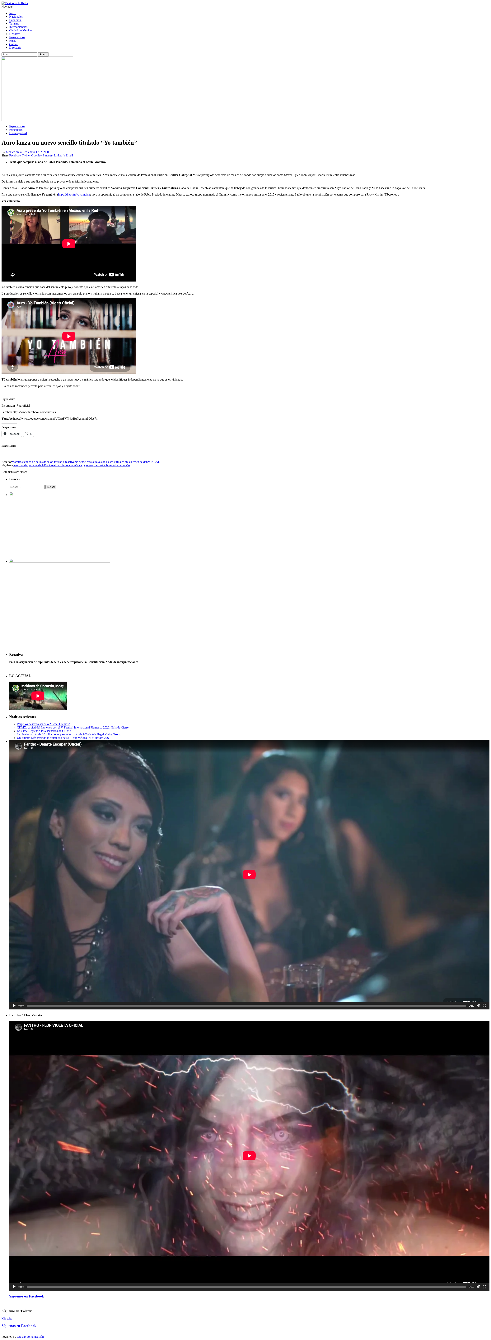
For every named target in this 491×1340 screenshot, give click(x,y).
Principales (15, 129)
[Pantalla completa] (484, 1006)
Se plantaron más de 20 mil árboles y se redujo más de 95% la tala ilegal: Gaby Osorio (69, 734)
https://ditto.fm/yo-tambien (74, 194)
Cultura (13, 44)
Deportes (14, 33)
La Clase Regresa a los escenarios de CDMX (44, 731)
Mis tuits (7, 1318)
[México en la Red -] (15, 3)
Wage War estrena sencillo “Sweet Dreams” (43, 724)
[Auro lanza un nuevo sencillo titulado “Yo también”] (37, 119)
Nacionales (16, 16)
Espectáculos (17, 37)
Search (43, 54)
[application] (249, 874)
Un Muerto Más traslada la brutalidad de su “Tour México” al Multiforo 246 (63, 737)
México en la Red (16, 152)
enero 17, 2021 (37, 152)
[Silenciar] (478, 1006)
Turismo (14, 23)
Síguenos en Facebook (26, 1296)
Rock (12, 40)
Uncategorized (18, 133)
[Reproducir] (14, 1006)
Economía (15, 20)
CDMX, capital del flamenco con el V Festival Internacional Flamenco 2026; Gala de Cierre (73, 727)
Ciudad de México (20, 30)
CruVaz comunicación (30, 1336)
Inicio (12, 13)
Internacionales (18, 27)
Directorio (15, 47)
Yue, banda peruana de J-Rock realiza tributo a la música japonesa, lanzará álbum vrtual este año (71, 465)
